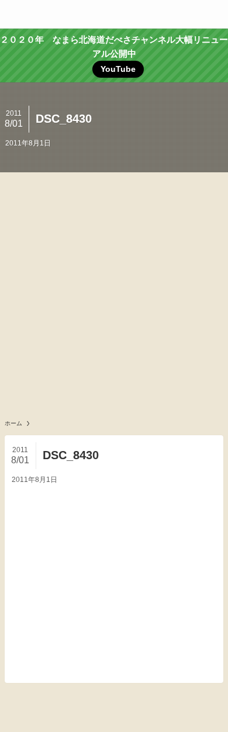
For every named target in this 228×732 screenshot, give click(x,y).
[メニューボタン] (14, 14)
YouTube (118, 69)
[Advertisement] (114, 292)
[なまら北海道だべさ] (114, 14)
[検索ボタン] (214, 14)
